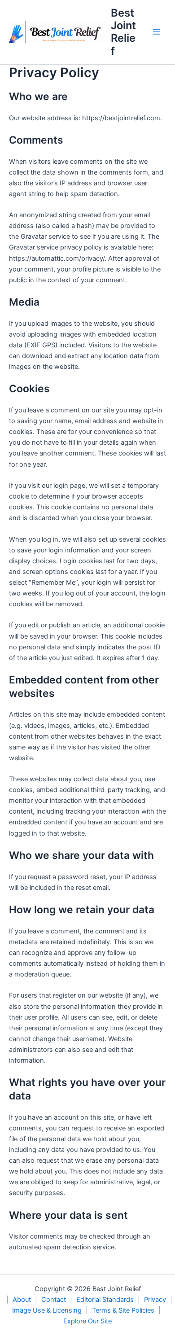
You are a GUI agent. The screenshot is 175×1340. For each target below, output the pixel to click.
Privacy (155, 1300)
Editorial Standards (105, 1300)
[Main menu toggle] (156, 32)
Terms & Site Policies (123, 1310)
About (22, 1300)
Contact (53, 1300)
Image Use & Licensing (47, 1310)
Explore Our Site (87, 1321)
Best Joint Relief (123, 31)
